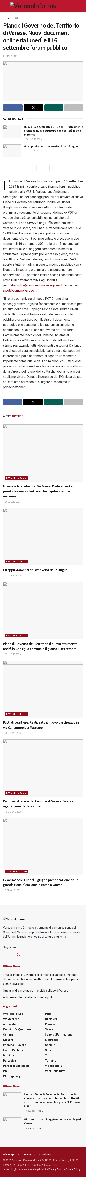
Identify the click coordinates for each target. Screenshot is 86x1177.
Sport (48, 1050)
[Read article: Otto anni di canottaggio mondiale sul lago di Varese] (12, 1123)
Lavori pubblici (16, 478)
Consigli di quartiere (17, 1029)
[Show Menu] (4, 6)
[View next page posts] (47, 168)
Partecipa (9, 1060)
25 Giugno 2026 (13, 733)
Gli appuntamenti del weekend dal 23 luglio (51, 146)
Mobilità (8, 1055)
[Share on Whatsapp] (53, 107)
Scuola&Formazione (58, 1034)
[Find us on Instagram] (11, 954)
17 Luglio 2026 (13, 654)
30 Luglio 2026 (34, 139)
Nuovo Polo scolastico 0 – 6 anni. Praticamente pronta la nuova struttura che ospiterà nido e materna (53, 130)
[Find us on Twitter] (18, 954)
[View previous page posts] (39, 168)
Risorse (50, 1024)
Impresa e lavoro (14, 1045)
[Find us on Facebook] (4, 954)
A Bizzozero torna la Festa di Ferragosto (28, 997)
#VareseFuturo (16, 871)
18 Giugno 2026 (13, 812)
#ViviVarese (11, 1019)
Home (6, 18)
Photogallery (11, 1076)
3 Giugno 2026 (12, 890)
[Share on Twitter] (33, 107)
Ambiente (9, 1024)
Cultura (8, 1034)
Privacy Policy (56, 1169)
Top (47, 1055)
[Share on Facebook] (13, 107)
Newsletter (45, 1154)
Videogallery (53, 1065)
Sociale (50, 1045)
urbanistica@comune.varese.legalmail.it (37, 285)
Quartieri (51, 1019)
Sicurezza (51, 1039)
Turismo (50, 1060)
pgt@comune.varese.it (20, 290)
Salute (49, 1029)
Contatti (27, 1154)
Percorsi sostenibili (16, 1065)
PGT (16, 18)
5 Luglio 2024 (10, 55)
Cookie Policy (72, 1169)
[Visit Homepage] (33, 6)
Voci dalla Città (55, 1071)
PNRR (49, 1013)
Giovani (8, 1039)
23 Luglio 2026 (34, 151)
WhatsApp (9, 1154)
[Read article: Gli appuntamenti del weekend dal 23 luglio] (12, 150)
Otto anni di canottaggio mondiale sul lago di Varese (35, 990)
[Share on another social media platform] (73, 107)
